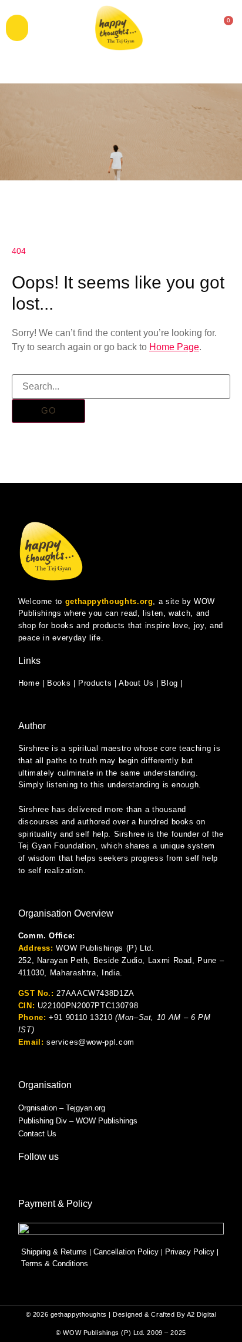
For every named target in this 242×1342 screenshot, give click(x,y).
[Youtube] (85, 1180)
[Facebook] (65, 1180)
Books (58, 683)
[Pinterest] (145, 1180)
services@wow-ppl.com (90, 1042)
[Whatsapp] (25, 1180)
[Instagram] (45, 1180)
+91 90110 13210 (81, 1017)
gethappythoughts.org (109, 601)
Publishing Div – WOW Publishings (77, 1120)
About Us (136, 683)
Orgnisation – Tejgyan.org (61, 1107)
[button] (17, 28)
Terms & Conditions (54, 1263)
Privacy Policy (189, 1251)
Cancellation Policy (126, 1251)
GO (48, 410)
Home (29, 683)
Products (95, 683)
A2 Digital (202, 1314)
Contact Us (37, 1133)
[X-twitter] (125, 1180)
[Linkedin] (105, 1180)
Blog (169, 683)
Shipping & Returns (54, 1251)
